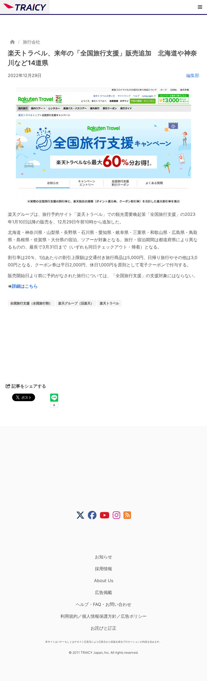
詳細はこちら (25, 286)
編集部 (192, 75)
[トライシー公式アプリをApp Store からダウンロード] (107, 536)
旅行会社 (31, 42)
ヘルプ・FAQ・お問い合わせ (103, 604)
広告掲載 (103, 592)
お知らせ (103, 556)
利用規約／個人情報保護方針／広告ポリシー (103, 616)
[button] (200, 7)
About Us (103, 580)
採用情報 (103, 568)
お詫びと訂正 (103, 628)
